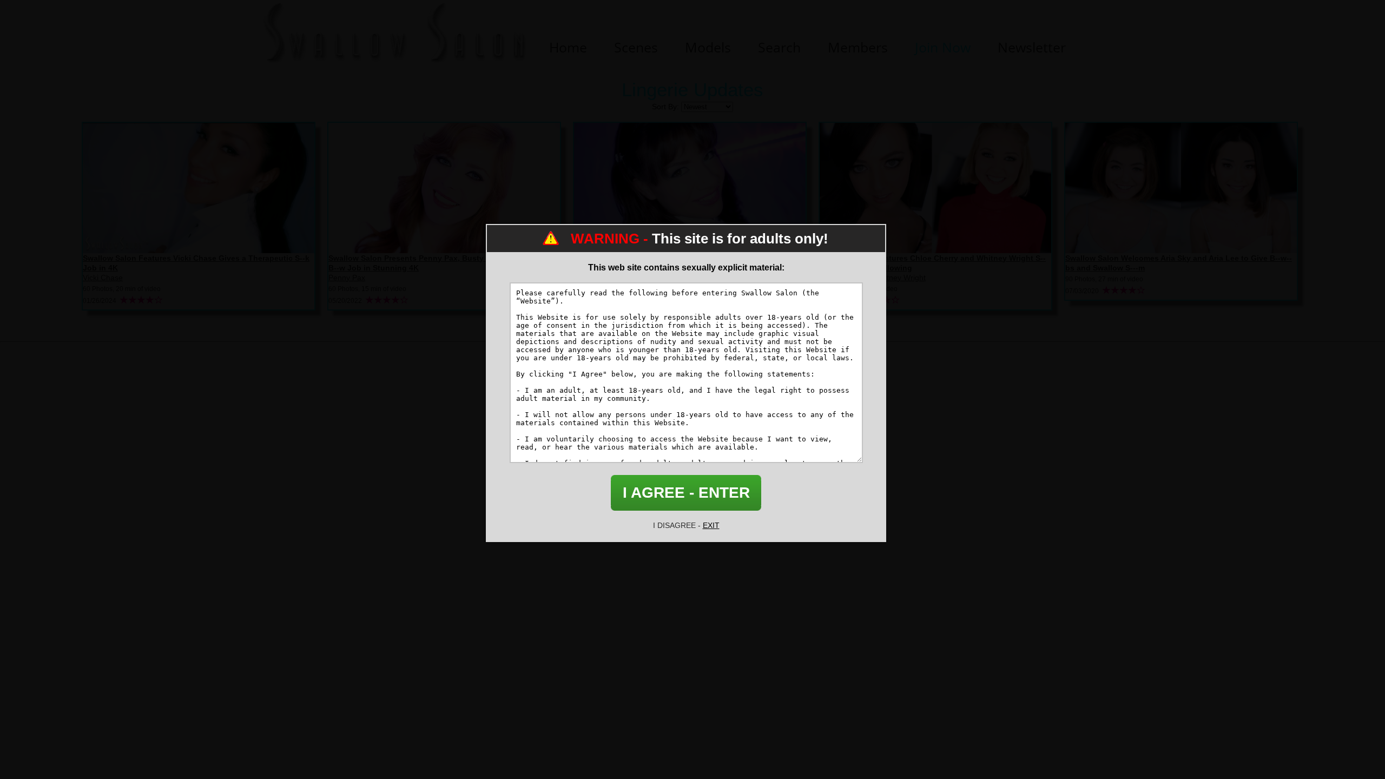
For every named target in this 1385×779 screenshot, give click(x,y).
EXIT (711, 525)
